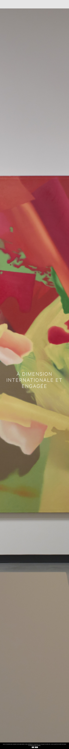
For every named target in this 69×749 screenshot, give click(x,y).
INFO (36, 747)
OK (33, 747)
